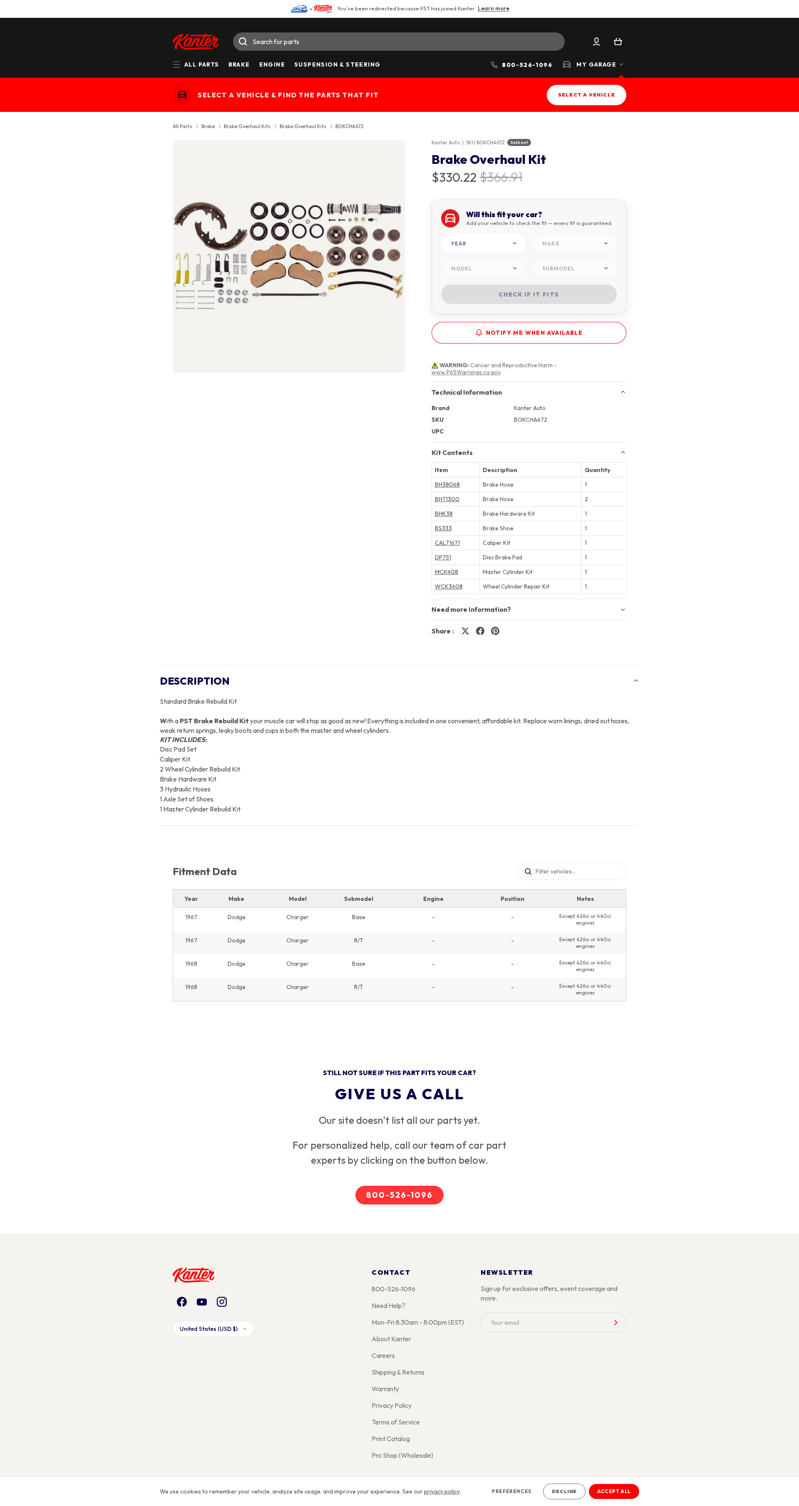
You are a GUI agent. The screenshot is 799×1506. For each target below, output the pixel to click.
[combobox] (399, 41)
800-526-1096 (399, 1195)
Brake (239, 64)
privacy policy (441, 1491)
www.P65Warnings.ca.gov (466, 372)
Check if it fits (529, 294)
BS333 (443, 528)
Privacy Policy (392, 1405)
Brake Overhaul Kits (247, 126)
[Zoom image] (289, 257)
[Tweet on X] (465, 631)
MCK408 (446, 572)
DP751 (443, 557)
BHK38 (444, 513)
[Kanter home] (182, 95)
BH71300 (447, 499)
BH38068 (447, 484)
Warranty (385, 1389)
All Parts (182, 126)
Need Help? (388, 1305)
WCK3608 (449, 586)
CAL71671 (447, 543)
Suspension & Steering (337, 64)
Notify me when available (534, 332)
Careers (383, 1355)
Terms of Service (396, 1422)
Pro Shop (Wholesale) (402, 1455)
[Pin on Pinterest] (495, 631)
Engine (272, 64)
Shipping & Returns (398, 1372)
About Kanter (391, 1339)
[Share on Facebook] (480, 631)
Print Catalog (391, 1438)
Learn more (493, 8)
